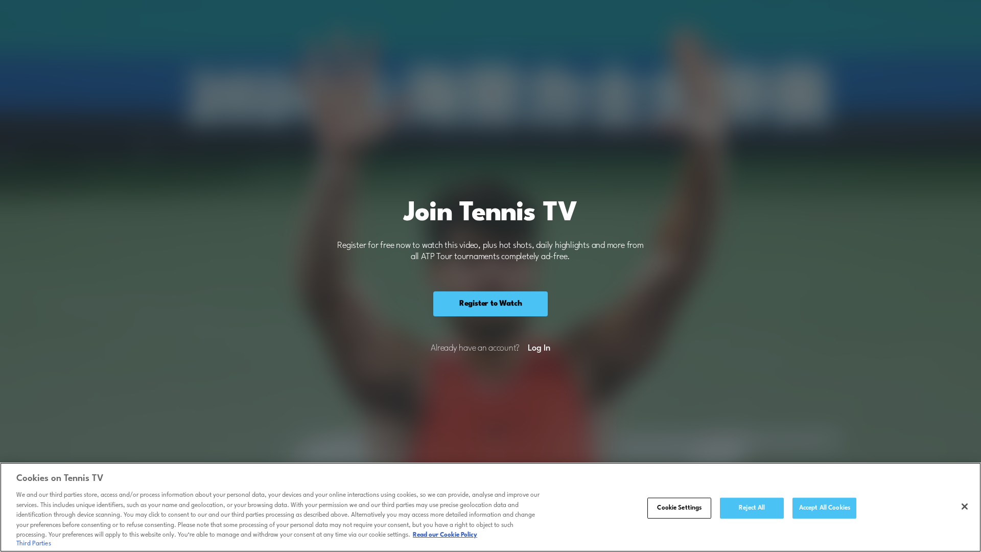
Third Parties (33, 544)
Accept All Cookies (824, 507)
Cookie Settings (679, 507)
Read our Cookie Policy (445, 535)
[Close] (964, 506)
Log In (539, 348)
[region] (490, 507)
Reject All (752, 507)
